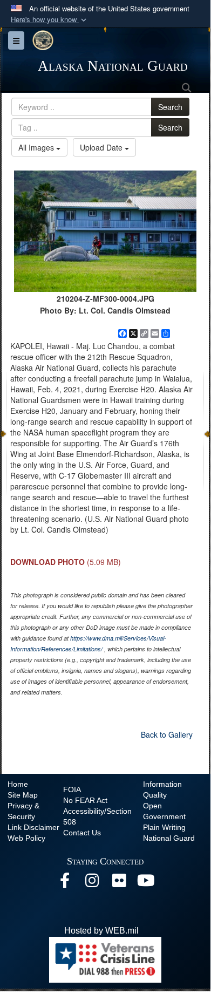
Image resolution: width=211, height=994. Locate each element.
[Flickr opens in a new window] (118, 883)
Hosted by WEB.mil (101, 930)
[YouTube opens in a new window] (145, 883)
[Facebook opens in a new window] (64, 883)
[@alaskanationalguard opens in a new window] (91, 883)
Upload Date (102, 147)
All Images (37, 147)
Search (170, 106)
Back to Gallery (167, 734)
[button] (50, 19)
